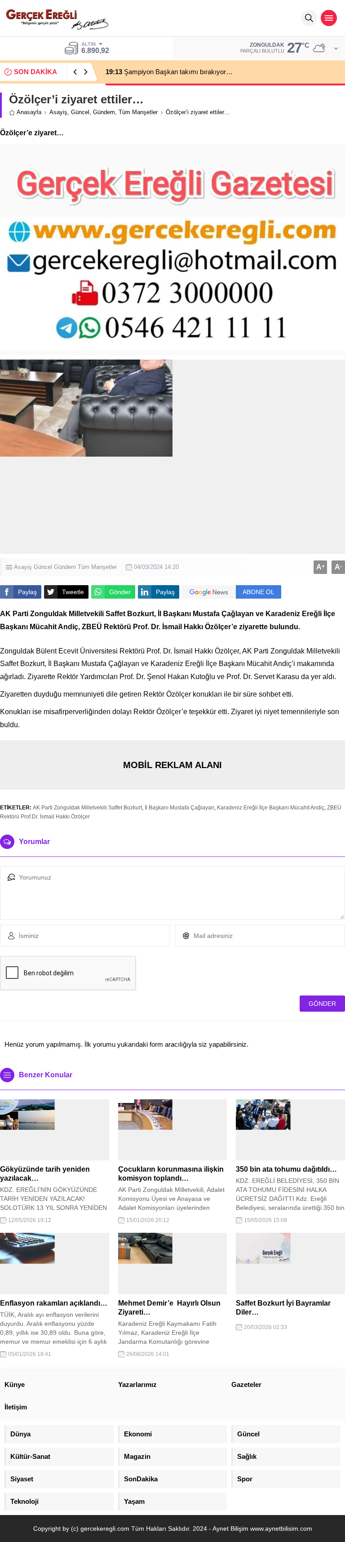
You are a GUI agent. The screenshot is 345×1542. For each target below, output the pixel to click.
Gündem (104, 112)
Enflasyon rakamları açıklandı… (53, 1303)
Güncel (80, 112)
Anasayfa (29, 112)
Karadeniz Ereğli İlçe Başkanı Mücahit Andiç (270, 807)
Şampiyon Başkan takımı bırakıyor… (169, 72)
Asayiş (58, 112)
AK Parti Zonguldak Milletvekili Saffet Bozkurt (87, 807)
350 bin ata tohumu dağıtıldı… (286, 1169)
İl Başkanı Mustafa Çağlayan (179, 807)
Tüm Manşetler (138, 112)
